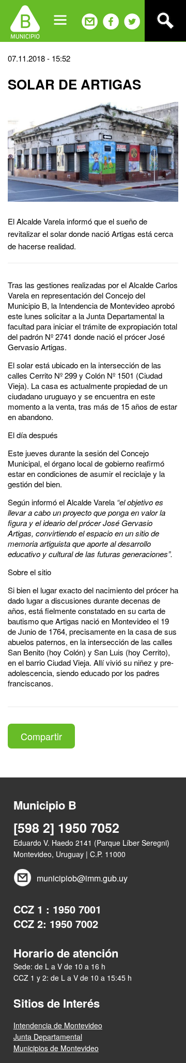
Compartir (41, 736)
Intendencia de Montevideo (57, 1025)
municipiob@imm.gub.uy (82, 878)
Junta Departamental (47, 1036)
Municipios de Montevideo (56, 1048)
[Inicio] (25, 20)
